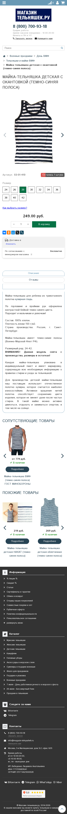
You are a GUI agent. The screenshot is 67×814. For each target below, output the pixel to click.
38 (6, 198)
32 (39, 190)
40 (14, 198)
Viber (58, 782)
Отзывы (33, 280)
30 (31, 190)
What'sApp (45, 782)
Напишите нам (14, 743)
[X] (17, 232)
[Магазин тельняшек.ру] (33, 14)
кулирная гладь (23, 299)
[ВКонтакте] (4, 232)
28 (23, 190)
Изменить (11, 244)
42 (23, 198)
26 (14, 190)
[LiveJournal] (22, 232)
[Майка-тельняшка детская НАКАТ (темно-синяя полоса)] (17, 512)
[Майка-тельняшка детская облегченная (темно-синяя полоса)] (50, 512)
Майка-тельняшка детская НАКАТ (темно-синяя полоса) (17, 552)
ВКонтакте (13, 782)
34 (48, 190)
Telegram (29, 782)
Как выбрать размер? (14, 208)
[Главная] (4, 56)
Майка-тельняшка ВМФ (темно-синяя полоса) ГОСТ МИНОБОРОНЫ (17, 480)
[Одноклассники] (9, 232)
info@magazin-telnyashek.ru (21, 740)
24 (6, 190)
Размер (6, 183)
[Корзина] (63, 3)
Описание (33, 273)
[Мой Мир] (13, 232)
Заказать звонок (15, 736)
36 (56, 190)
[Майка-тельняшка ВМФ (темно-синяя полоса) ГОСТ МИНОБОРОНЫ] (17, 440)
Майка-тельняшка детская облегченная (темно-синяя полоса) (49, 552)
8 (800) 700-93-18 (30, 26)
